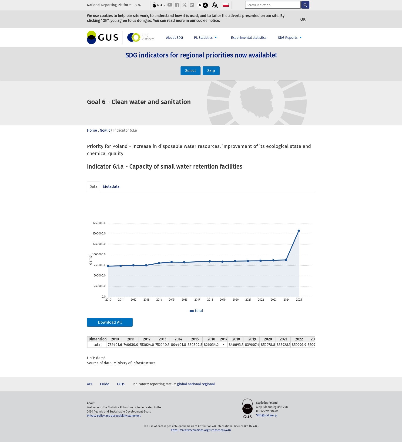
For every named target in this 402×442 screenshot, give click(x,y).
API (89, 384)
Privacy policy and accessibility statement (114, 415)
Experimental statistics (248, 38)
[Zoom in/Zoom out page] (215, 5)
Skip (211, 70)
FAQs (120, 384)
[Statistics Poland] (158, 5)
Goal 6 (105, 130)
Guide (104, 384)
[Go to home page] (120, 37)
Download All (110, 322)
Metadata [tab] (111, 186)
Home (92, 130)
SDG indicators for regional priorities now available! (201, 55)
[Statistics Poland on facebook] (177, 5)
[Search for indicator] (305, 5)
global (182, 384)
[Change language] (225, 5)
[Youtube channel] (170, 5)
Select (190, 70)
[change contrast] (200, 5)
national (194, 384)
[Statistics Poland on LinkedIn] (192, 5)
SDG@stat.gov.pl (267, 415)
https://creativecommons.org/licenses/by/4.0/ (201, 430)
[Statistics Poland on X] (184, 5)
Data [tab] (93, 186)
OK (302, 19)
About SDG (174, 38)
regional (208, 384)
